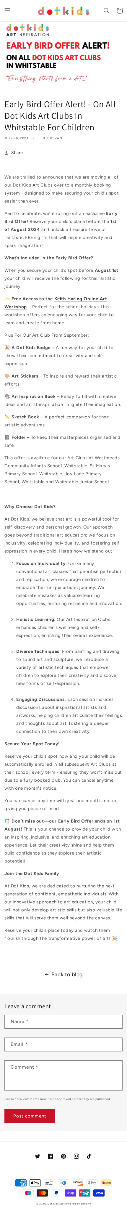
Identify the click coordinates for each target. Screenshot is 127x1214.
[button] (7, 10)
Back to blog (67, 974)
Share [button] (17, 152)
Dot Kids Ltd (56, 1203)
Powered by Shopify (77, 1203)
